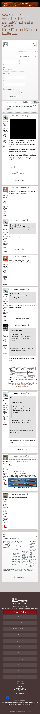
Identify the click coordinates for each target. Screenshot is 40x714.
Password (6, 81)
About (20, 623)
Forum (15, 102)
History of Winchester (20, 641)
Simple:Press (20, 577)
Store (20, 647)
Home (6, 102)
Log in (20, 677)
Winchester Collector (25, 711)
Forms (20, 665)
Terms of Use (20, 683)
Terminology (20, 659)
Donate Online (20, 612)
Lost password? (13, 96)
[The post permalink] (25, 116)
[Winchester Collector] (20, 4)
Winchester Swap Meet (25, 102)
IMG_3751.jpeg (14, 173)
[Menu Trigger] (35, 4)
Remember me (10, 89)
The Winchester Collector (20, 629)
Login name (6, 74)
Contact (20, 671)
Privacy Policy (20, 682)
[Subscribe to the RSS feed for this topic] (36, 105)
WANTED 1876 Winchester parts (36, 102)
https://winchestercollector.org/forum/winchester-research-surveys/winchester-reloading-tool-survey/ (22, 384)
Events (20, 635)
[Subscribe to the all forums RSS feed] (4, 536)
